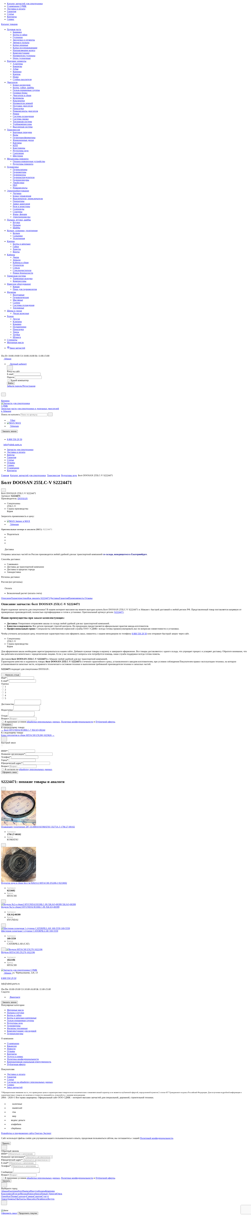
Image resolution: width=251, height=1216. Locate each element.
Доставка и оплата (16, 9)
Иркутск (34, 1191)
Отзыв (4, 716)
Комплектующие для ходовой (21, 1031)
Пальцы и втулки (15, 1012)
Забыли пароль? (15, 386)
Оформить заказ (9, 1213)
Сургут (45, 1196)
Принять (6, 1143)
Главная (5, 475)
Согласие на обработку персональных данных (30, 1082)
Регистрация (29, 386)
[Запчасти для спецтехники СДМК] (18, 406)
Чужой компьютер (19, 380)
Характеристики (19, 598)
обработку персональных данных (35, 769)
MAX (18, 423)
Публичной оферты (105, 721)
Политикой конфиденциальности (156, 1138)
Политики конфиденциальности (77, 721)
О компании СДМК (16, 6)
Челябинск (42, 1199)
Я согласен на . (29, 769)
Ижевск (26, 1191)
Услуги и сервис (15, 1056)
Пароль (10, 377)
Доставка (54, 598)
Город (4, 760)
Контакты (12, 16)
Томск (4, 1199)
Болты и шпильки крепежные (21, 1018)
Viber (12, 420)
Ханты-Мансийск (28, 1199)
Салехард (21, 1196)
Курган (16, 1193)
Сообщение (7, 1172)
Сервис (10, 19)
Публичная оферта (16, 1064)
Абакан (4, 1191)
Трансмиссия (53, 475)
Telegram (14, 426)
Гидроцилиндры (15, 1033)
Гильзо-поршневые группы (20, 1020)
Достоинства (7, 704)
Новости (11, 1048)
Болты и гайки (14, 1015)
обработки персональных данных (43, 721)
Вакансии (12, 1046)
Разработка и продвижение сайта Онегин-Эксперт (26, 1133)
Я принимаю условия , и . (60, 721)
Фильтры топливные (17, 1028)
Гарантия (11, 11)
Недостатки (7, 710)
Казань (41, 1191)
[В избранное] (3, 789)
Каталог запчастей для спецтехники (25, 3)
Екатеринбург (15, 1191)
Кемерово (50, 1191)
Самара (30, 1196)
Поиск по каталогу (10, 414)
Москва (23, 1193)
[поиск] (50, 414)
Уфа (17, 1199)
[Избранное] (2, 391)
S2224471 (119, 612)
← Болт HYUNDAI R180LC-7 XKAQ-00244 (23, 730)
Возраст (5, 718)
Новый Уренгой (49, 1193)
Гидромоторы (13, 1025)
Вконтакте (14, 997)
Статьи (10, 14)
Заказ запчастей (15, 1087)
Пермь (14, 1196)
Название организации (13, 754)
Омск (59, 1193)
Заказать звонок (9, 431)
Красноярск (7, 1193)
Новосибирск (34, 1193)
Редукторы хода (69, 475)
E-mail (10, 374)
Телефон (6, 757)
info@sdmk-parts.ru (12, 444)
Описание (6, 598)
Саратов (38, 1196)
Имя (4, 678)
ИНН (4, 751)
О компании (13, 1043)
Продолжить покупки (28, 1213)
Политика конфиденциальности (23, 1059)
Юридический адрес (12, 763)
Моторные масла (15, 1010)
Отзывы (89, 598)
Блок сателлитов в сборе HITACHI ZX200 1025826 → (27, 735)
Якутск (50, 1199)
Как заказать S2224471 (39, 598)
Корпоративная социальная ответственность (29, 1062)
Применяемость (76, 598)
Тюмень (11, 1199)
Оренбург (6, 1196)
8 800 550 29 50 (14, 439)
